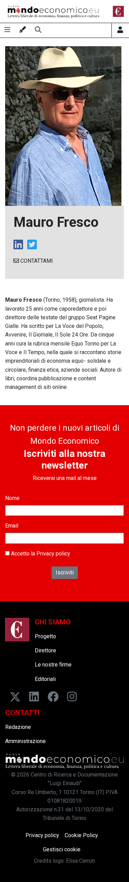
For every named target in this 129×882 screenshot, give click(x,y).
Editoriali (45, 679)
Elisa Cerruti (80, 861)
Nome (12, 498)
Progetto (45, 636)
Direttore (45, 650)
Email (11, 525)
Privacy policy (53, 553)
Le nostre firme (53, 664)
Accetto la (40, 553)
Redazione (18, 727)
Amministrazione (25, 741)
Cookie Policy (81, 835)
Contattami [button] (36, 261)
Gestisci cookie (61, 849)
